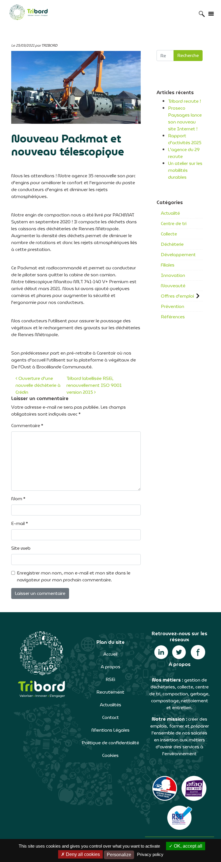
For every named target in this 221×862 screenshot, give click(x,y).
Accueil (110, 654)
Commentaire (27, 425)
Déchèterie (172, 244)
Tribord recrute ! (184, 101)
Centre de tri (173, 223)
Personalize (119, 854)
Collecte (169, 233)
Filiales (167, 265)
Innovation (173, 275)
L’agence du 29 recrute (184, 153)
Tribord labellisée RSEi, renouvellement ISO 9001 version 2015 (94, 385)
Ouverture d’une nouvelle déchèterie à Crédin (38, 385)
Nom (18, 498)
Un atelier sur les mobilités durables (185, 170)
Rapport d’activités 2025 (184, 139)
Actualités (110, 704)
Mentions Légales (110, 730)
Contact (110, 717)
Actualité (170, 213)
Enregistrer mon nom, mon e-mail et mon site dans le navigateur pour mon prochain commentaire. (73, 576)
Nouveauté (173, 285)
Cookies (110, 755)
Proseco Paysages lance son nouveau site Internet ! (185, 118)
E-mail (19, 523)
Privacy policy (150, 854)
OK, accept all (187, 846)
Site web (21, 548)
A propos (110, 666)
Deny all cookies (82, 854)
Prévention (172, 306)
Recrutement (110, 692)
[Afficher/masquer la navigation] (211, 13)
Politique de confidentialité (110, 742)
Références (173, 316)
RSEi (110, 679)
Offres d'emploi (177, 296)
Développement (178, 254)
